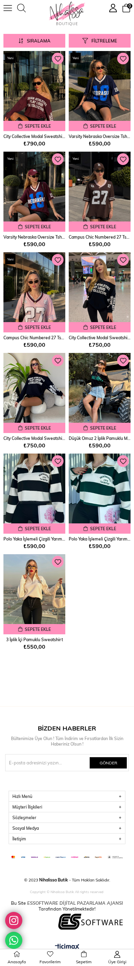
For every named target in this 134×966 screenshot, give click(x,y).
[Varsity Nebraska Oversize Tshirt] (100, 91)
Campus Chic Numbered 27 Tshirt (100, 237)
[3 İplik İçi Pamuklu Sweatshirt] (34, 594)
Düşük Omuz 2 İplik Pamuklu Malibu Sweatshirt (100, 438)
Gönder (108, 762)
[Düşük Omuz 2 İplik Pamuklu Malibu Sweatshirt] (100, 393)
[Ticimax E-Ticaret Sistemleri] (67, 947)
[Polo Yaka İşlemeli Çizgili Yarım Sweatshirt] (34, 494)
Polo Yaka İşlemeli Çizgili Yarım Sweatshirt (34, 539)
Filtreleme (104, 41)
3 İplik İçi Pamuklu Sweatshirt (34, 639)
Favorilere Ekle (58, 58)
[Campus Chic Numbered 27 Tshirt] (100, 192)
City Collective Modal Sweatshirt (34, 136)
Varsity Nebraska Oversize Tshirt (100, 136)
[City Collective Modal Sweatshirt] (34, 91)
